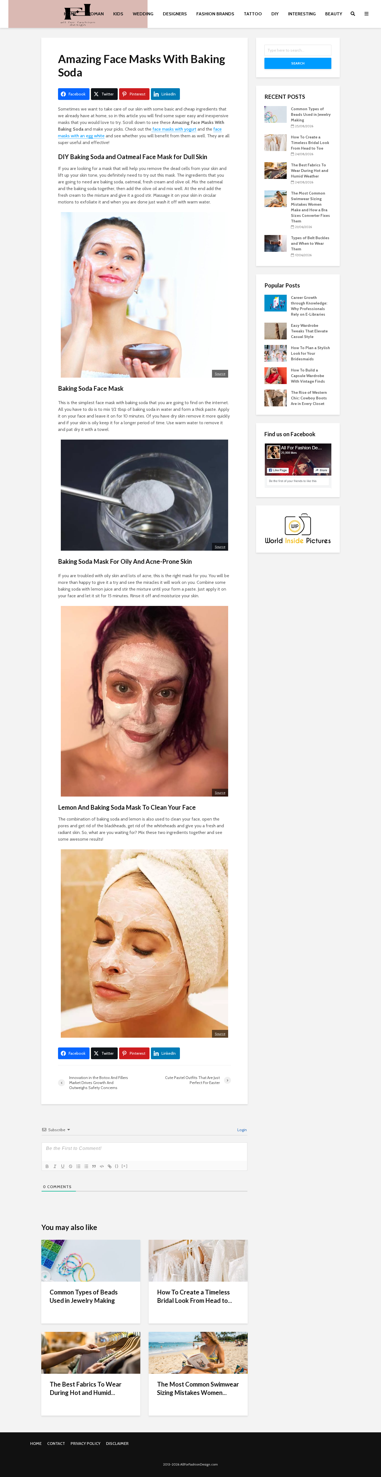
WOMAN (95, 13)
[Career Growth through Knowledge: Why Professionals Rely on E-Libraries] (275, 302)
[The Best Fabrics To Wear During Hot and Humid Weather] (90, 1352)
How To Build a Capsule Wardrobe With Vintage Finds (308, 376)
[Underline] (63, 1166)
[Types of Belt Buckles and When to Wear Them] (275, 243)
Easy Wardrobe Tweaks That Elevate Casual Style (309, 331)
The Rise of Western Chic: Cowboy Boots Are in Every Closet (309, 398)
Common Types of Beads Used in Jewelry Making (84, 1296)
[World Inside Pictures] (297, 528)
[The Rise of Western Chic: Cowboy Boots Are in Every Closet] (275, 397)
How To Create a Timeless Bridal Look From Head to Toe (310, 143)
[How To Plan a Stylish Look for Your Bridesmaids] (275, 352)
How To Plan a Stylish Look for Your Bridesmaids (310, 353)
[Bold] (47, 1166)
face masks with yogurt (173, 129)
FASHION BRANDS (215, 13)
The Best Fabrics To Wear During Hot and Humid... (86, 1388)
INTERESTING (302, 13)
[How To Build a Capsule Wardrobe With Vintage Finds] (275, 375)
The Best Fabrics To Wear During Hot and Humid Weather (309, 170)
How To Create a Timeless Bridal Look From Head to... (194, 1296)
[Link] (110, 1166)
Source (220, 373)
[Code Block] (102, 1166)
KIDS (118, 13)
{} (117, 1166)
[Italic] (55, 1166)
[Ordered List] (78, 1166)
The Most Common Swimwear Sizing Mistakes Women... (198, 1388)
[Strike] (70, 1166)
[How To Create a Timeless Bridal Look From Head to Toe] (198, 1260)
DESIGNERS (175, 13)
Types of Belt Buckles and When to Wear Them (310, 243)
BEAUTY (333, 13)
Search (298, 63)
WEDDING (143, 13)
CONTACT (56, 1443)
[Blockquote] (94, 1166)
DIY (275, 13)
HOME (70, 13)
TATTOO (253, 13)
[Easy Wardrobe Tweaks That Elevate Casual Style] (275, 330)
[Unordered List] (86, 1166)
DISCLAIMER (117, 1443)
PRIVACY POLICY (85, 1443)
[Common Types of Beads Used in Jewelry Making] (90, 1260)
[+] (125, 1166)
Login (242, 1129)
